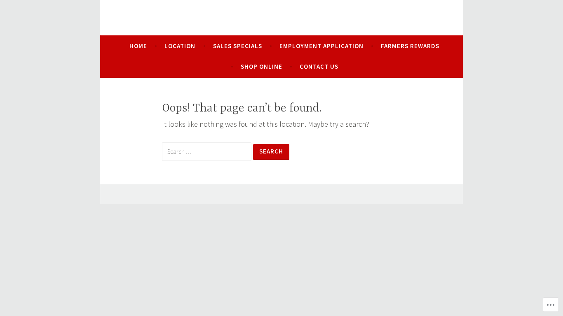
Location (179, 46)
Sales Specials (237, 46)
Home (138, 46)
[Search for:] (207, 151)
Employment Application (321, 46)
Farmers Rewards (410, 46)
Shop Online (261, 66)
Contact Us (319, 66)
